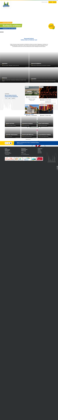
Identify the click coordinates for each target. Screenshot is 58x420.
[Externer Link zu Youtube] (11, 143)
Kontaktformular (7, 154)
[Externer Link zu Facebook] (6, 143)
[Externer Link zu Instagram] (8, 143)
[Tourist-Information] (57, 169)
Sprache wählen (44, 2)
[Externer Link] (9, 159)
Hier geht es (51, 26)
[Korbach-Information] (12, 151)
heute (6, 98)
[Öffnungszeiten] (57, 168)
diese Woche (13, 98)
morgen (9, 98)
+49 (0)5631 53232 (7, 152)
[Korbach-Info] (57, 166)
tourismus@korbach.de (8, 153)
